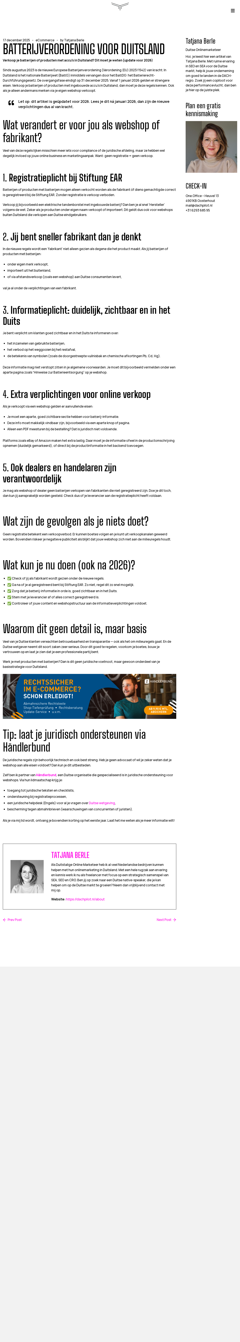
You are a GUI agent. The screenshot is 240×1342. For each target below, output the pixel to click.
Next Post (164, 920)
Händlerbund (46, 775)
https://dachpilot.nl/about (85, 899)
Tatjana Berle (74, 40)
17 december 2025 (16, 40)
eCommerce (45, 40)
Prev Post (15, 920)
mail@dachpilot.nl (199, 205)
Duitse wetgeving (102, 803)
